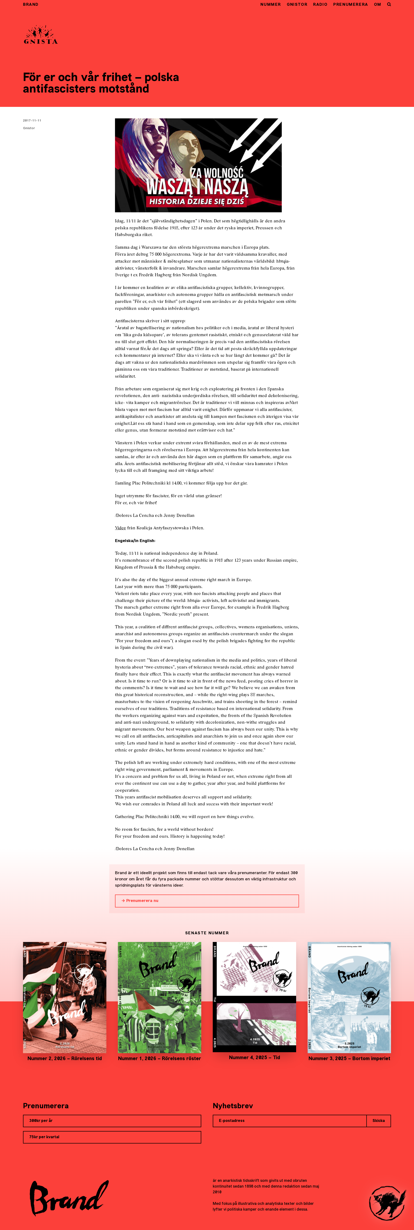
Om (377, 5)
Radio (320, 5)
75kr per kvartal (44, 1137)
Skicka (379, 1121)
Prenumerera (350, 5)
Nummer (270, 5)
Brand (31, 5)
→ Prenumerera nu (139, 901)
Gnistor (297, 5)
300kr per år (40, 1121)
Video (120, 528)
